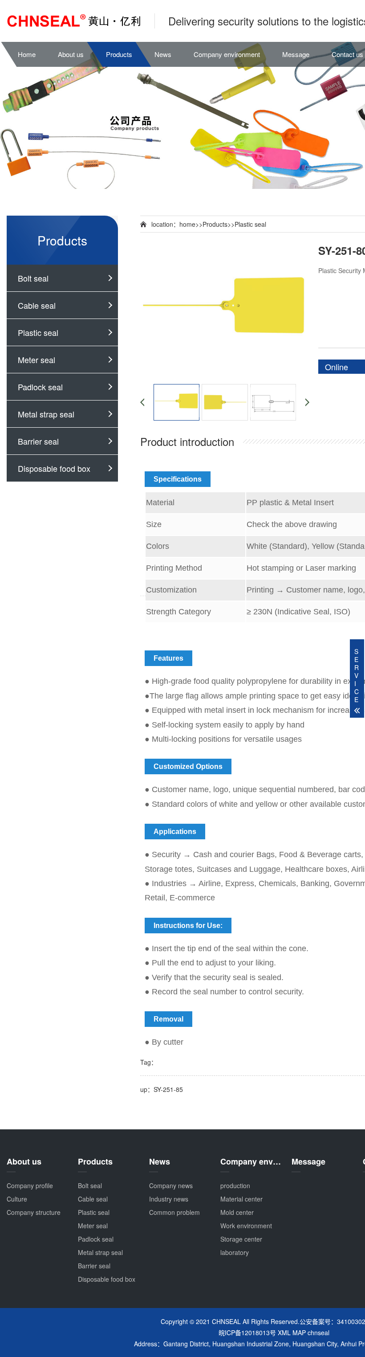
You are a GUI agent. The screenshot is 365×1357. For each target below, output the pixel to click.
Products (119, 54)
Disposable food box (54, 468)
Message (295, 54)
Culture (17, 1198)
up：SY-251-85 (161, 1089)
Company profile (30, 1185)
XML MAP (292, 1332)
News (162, 54)
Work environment (246, 1225)
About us (71, 54)
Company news (171, 1185)
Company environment (227, 54)
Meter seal (36, 359)
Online (336, 366)
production (235, 1185)
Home (27, 54)
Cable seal (37, 305)
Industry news (168, 1198)
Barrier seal (38, 441)
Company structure (34, 1212)
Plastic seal (38, 332)
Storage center (241, 1238)
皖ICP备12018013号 (247, 1332)
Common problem (174, 1212)
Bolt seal (33, 278)
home (187, 224)
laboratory (234, 1252)
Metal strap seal (46, 414)
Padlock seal (40, 386)
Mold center (237, 1212)
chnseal (318, 1332)
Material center (241, 1198)
